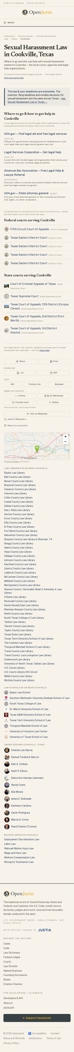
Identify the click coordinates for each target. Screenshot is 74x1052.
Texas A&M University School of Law (30, 714)
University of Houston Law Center (28, 731)
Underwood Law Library (17, 659)
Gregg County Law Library (18, 543)
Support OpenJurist (37, 1017)
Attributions (35, 1038)
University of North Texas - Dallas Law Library (29, 663)
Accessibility (37, 1033)
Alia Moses (17, 791)
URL (12, 384)
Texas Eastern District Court (28, 237)
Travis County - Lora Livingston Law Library (27, 655)
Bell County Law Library (17, 477)
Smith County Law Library (18, 613)
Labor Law (10, 844)
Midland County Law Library (19, 581)
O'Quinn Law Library (15, 597)
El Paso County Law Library (19, 526)
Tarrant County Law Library (19, 626)
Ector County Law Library (18, 518)
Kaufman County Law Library (20, 564)
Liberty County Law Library (19, 568)
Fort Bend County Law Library (20, 531)
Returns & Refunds (14, 1038)
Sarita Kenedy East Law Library (21, 605)
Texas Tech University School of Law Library (28, 638)
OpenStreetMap (12, 461)
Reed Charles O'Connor (24, 826)
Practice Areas (25, 36)
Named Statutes (12, 970)
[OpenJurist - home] (37, 12)
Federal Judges (11, 957)
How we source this (14, 78)
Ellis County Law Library (17, 522)
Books (6, 979)
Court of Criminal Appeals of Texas (33, 284)
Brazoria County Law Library (19, 485)
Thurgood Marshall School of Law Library (27, 647)
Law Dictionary (11, 952)
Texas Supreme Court (24, 296)
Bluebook (59, 384)
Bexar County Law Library (18, 481)
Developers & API (13, 998)
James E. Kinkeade (21, 798)
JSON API (8, 1007)
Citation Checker (12, 984)
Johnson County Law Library (19, 560)
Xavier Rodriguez (20, 812)
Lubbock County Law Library (20, 572)
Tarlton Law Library (14, 622)
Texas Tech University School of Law (30, 720)
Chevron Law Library (15, 493)
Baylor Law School (20, 692)
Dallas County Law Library (18, 506)
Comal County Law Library (18, 501)
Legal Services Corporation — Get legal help (32, 152)
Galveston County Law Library (20, 535)
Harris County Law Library (18, 547)
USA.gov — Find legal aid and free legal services (35, 133)
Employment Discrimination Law (21, 839)
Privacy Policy (11, 1043)
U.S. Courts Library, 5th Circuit (20, 672)
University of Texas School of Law (29, 737)
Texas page (44, 350)
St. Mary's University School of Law (29, 709)
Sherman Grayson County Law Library (24, 609)
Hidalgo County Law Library (19, 556)
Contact (55, 1033)
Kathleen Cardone (21, 805)
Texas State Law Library (17, 634)
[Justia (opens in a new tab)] (44, 930)
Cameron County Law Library (20, 489)
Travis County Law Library (18, 651)
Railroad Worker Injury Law (19, 848)
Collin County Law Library (18, 497)
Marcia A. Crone (20, 819)
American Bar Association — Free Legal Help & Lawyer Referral (34, 172)
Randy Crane (18, 784)
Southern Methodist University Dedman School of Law (40, 698)
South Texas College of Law (25, 703)
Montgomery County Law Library (22, 585)
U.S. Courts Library (14, 667)
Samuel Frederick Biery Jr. (25, 757)
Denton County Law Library (19, 514)
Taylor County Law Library (18, 630)
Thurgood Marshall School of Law (28, 725)
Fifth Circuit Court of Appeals (29, 229)
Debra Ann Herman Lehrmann (27, 778)
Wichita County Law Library (19, 680)
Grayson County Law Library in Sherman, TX (28, 539)
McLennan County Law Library (21, 576)
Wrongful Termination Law (19, 862)
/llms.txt (8, 1003)
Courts (7, 961)
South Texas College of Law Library (24, 617)
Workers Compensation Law (19, 857)
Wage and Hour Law (15, 853)
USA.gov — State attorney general (26, 193)
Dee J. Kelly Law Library (17, 510)
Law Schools (10, 966)
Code (6, 948)
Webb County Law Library (18, 676)
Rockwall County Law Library (20, 601)
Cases (6, 943)
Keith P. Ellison (19, 771)
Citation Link (35, 384)
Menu (11, 22)
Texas (14, 39)
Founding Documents (15, 975)
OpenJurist (9, 36)
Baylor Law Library (14, 472)
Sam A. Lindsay (19, 764)
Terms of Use (53, 1038)
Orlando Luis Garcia (22, 750)
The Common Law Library (18, 642)
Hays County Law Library (18, 551)
